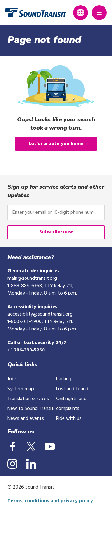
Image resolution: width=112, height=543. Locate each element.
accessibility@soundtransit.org (39, 314)
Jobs (12, 379)
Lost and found (72, 389)
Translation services (28, 399)
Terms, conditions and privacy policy (50, 501)
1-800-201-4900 (24, 322)
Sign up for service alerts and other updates (55, 191)
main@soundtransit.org (32, 278)
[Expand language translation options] (80, 12)
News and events (25, 419)
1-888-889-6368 (24, 286)
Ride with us (69, 419)
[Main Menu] (99, 12)
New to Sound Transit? (31, 409)
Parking (63, 379)
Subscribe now (56, 232)
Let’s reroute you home (56, 144)
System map (20, 389)
